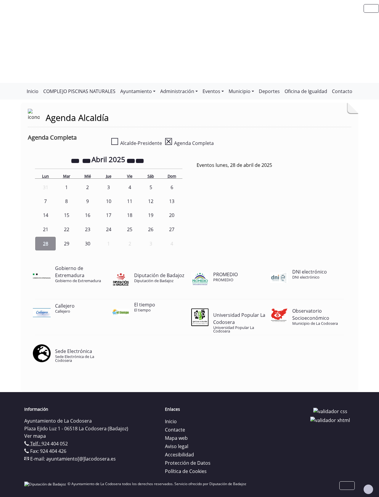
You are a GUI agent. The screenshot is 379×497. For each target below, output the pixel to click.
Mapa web (176, 438)
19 (150, 215)
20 (171, 215)
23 (87, 229)
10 (108, 201)
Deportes (269, 91)
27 (171, 229)
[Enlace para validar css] (330, 411)
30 (87, 243)
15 (66, 215)
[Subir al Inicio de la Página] (368, 489)
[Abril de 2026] (131, 160)
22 (66, 229)
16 (87, 215)
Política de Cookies (186, 471)
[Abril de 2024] (75, 160)
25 (129, 229)
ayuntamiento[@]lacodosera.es (81, 459)
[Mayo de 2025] (140, 160)
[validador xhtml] (330, 419)
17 (108, 215)
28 (45, 243)
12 (150, 201)
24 (108, 229)
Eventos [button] (211, 91)
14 (45, 215)
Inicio (32, 91)
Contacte (175, 429)
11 (129, 201)
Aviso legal (176, 446)
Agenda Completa (189, 143)
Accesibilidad (179, 454)
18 (129, 215)
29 (66, 243)
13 (171, 201)
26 (150, 229)
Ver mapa (35, 436)
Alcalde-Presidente (136, 143)
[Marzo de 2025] (87, 160)
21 (45, 229)
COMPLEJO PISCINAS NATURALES (79, 91)
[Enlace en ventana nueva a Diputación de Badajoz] (46, 483)
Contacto (342, 91)
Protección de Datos (188, 463)
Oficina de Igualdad (306, 91)
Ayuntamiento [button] (136, 91)
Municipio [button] (239, 91)
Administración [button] (177, 91)
